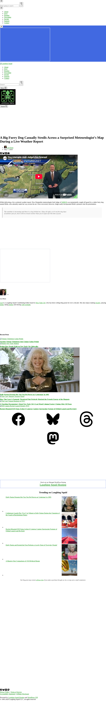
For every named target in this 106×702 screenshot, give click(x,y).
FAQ (5, 69)
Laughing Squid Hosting (53, 484)
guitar (2, 305)
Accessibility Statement (7, 694)
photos (11, 305)
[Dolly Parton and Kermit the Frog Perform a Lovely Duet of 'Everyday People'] (69, 559)
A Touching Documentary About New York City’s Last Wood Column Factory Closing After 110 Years (36, 404)
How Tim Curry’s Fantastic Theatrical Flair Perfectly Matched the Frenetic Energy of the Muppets (34, 399)
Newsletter (7, 73)
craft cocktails (25, 305)
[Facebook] (1, 154)
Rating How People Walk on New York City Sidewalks (19, 346)
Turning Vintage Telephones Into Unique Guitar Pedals (19, 342)
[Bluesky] (3, 154)
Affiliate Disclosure (22, 694)
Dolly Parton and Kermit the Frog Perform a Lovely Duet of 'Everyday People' (31, 545)
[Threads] (6, 154)
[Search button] (21, 83)
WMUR (64, 202)
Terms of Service (16, 692)
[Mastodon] (53, 445)
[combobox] (9, 85)
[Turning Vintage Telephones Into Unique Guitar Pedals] (11, 339)
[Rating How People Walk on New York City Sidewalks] (9, 343)
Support (6, 76)
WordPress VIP (33, 697)
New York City (41, 303)
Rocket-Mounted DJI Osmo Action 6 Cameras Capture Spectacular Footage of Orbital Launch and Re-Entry (38, 409)
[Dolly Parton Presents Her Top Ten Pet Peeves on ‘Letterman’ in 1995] (40, 392)
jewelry (98, 303)
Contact (6, 78)
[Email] (8, 154)
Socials (6, 74)
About (6, 67)
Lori (1, 303)
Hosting (6, 71)
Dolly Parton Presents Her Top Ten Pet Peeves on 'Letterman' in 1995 (28, 497)
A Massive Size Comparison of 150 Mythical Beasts (23, 561)
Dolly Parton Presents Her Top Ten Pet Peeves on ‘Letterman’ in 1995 (24, 394)
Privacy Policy (5, 692)
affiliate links (40, 580)
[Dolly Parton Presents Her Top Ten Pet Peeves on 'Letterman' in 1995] (69, 511)
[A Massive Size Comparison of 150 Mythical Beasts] (69, 575)
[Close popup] (1, 27)
